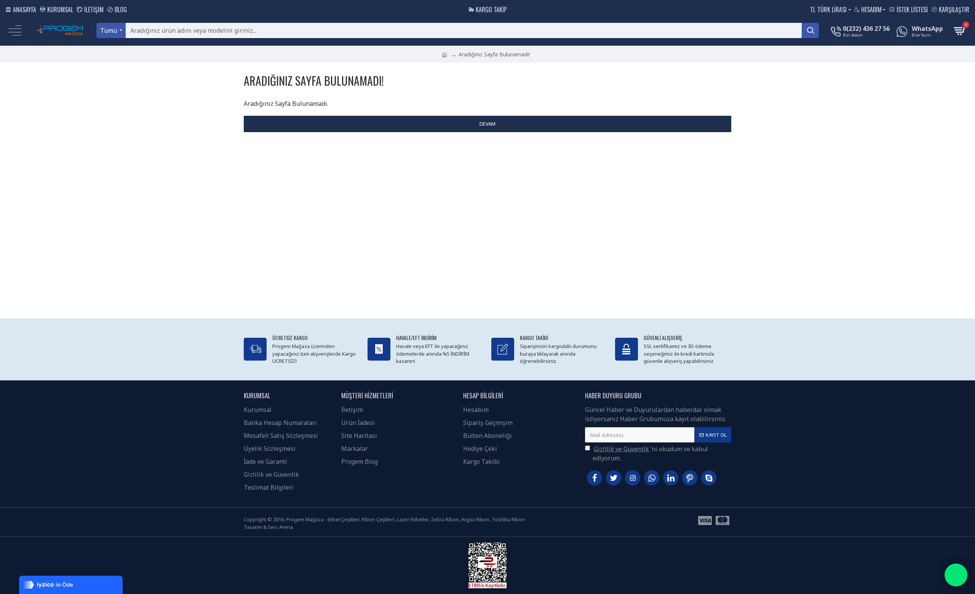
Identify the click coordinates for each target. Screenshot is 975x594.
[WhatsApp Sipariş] (956, 575)
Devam (487, 123)
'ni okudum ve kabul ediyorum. (650, 453)
